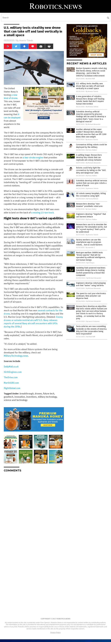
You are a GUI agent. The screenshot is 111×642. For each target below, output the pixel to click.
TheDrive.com (11, 377)
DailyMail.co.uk (11, 366)
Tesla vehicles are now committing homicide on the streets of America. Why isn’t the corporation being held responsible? (91, 330)
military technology (47, 397)
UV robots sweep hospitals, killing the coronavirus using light (91, 194)
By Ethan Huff (90, 78)
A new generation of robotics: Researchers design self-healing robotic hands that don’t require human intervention (90, 100)
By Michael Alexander (93, 124)
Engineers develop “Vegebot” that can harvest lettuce (91, 215)
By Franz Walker (91, 150)
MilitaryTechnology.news (16, 356)
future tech (48, 393)
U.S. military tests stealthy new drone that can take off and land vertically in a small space (90, 86)
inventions (31, 397)
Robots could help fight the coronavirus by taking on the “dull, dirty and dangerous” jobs (91, 170)
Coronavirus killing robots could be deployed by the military (91, 145)
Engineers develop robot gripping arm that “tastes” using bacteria (91, 284)
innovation (19, 397)
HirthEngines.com (13, 372)
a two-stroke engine (33, 157)
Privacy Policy (55, 632)
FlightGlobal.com (12, 388)
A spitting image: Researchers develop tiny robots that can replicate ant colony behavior (89, 157)
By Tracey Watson (92, 199)
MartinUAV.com (11, 383)
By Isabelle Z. (90, 247)
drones (38, 393)
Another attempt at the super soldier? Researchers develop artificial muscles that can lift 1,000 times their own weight (91, 133)
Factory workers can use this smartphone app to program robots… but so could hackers (89, 242)
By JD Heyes (90, 263)
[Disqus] (34, 508)
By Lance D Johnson (92, 321)
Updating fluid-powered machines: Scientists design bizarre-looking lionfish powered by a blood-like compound (91, 271)
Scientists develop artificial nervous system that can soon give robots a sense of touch (91, 183)
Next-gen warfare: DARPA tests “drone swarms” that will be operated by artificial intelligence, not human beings (90, 256)
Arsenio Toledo (26, 40)
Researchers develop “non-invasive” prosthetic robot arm (89, 205)
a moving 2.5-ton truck (42, 212)
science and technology (15, 400)
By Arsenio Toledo (92, 91)
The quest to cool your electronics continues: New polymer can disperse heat (91, 295)
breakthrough (27, 393)
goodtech (8, 397)
